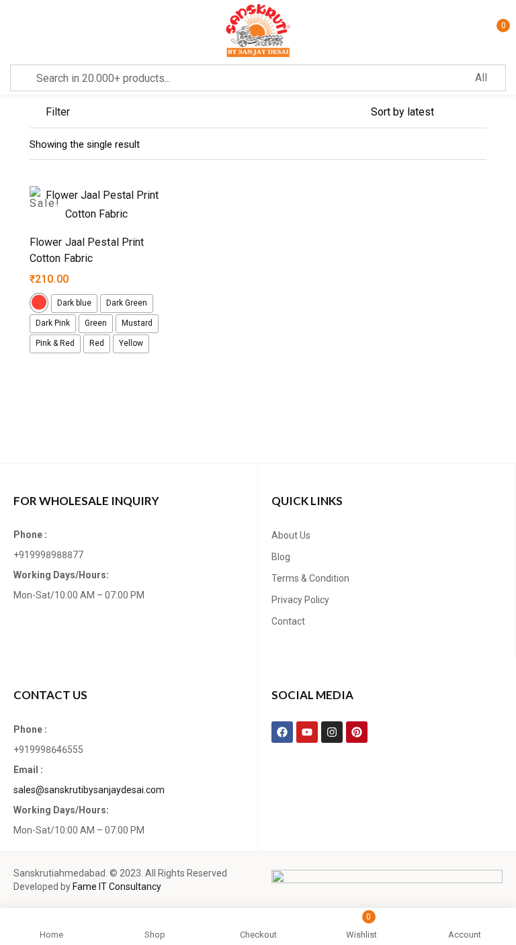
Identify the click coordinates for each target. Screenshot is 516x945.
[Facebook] (282, 732)
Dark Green (126, 303)
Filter (58, 111)
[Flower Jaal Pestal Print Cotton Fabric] (97, 205)
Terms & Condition (310, 578)
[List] (453, 144)
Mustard (137, 323)
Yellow (131, 343)
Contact (288, 621)
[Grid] (478, 144)
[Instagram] (332, 732)
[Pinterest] (357, 732)
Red (96, 343)
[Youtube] (307, 732)
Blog (280, 556)
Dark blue (74, 303)
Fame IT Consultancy (117, 886)
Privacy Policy (300, 599)
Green (96, 323)
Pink (39, 302)
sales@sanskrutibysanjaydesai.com (89, 789)
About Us (290, 535)
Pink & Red (55, 343)
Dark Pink (53, 323)
